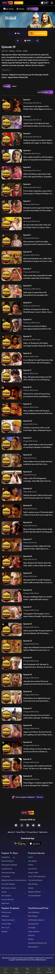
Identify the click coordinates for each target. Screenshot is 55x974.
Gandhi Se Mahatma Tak (37, 943)
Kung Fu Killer (33, 872)
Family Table (6, 924)
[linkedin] (27, 825)
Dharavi (31, 935)
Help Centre (43, 832)
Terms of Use (20, 832)
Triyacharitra (33, 924)
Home (11, 9)
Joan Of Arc (32, 869)
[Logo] (7, 2)
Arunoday (32, 928)
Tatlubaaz (5, 916)
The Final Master (34, 896)
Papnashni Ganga (8, 872)
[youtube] (33, 825)
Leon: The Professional (36, 876)
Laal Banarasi (7, 869)
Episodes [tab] (6, 86)
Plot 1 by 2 (5, 928)
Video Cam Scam (8, 920)
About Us (11, 832)
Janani (4, 892)
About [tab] (14, 86)
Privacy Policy (32, 832)
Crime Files (6, 876)
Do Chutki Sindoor (8, 884)
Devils (30, 857)
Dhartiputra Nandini (9, 865)
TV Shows (33, 9)
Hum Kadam (6, 896)
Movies (21, 9)
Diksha (30, 939)
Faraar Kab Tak (8, 899)
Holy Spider (32, 861)
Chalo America (33, 931)
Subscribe (18, 3)
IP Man (30, 865)
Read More (6, 70)
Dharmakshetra (8, 861)
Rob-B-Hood (33, 884)
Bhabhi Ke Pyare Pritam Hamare (14, 880)
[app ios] (35, 843)
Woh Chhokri (33, 916)
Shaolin (31, 888)
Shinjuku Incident (34, 892)
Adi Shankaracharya (36, 920)
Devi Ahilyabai (33, 912)
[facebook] (16, 825)
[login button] (51, 2)
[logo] (27, 812)
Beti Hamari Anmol (9, 888)
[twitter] (22, 825)
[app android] (21, 843)
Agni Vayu (5, 903)
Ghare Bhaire (33, 947)
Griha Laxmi (6, 912)
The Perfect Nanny (35, 880)
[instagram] (39, 825)
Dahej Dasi (6, 857)
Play (18, 33)
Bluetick (4, 931)
